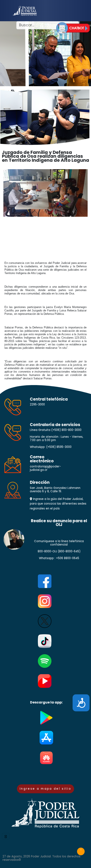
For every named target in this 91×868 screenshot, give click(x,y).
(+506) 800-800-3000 (66, 430)
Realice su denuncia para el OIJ (59, 523)
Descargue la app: (46, 703)
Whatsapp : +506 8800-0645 (59, 558)
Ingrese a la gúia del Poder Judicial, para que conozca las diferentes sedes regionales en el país (58, 504)
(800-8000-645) (69, 551)
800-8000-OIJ (47, 551)
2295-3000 (37, 404)
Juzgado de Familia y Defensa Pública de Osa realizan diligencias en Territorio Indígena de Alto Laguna (45, 156)
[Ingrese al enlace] (73, 28)
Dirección (40, 483)
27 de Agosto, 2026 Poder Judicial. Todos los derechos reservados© (41, 858)
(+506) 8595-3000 (59, 447)
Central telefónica (49, 399)
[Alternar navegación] (6, 836)
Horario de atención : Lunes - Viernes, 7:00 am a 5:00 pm (56, 438)
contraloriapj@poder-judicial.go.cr (45, 468)
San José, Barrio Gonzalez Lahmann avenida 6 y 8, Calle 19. (55, 489)
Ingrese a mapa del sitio (45, 789)
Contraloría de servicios (55, 425)
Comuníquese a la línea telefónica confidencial (59, 543)
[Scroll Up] (81, 851)
